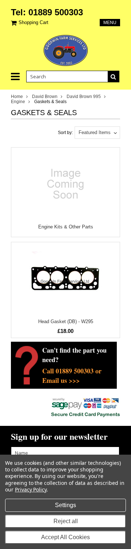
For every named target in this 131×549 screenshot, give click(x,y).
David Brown (44, 96)
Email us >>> (61, 380)
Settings (65, 505)
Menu (109, 22)
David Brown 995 (84, 96)
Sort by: (65, 132)
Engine (18, 101)
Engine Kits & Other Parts (65, 227)
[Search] (113, 76)
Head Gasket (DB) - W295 (65, 321)
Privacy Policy (31, 489)
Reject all (65, 521)
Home (17, 96)
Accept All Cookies (65, 537)
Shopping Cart (33, 22)
